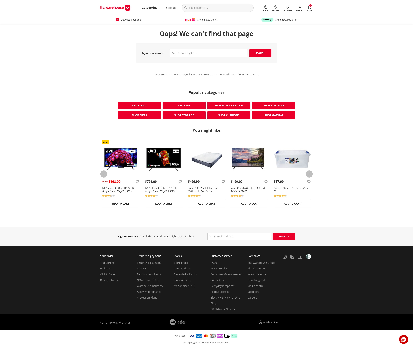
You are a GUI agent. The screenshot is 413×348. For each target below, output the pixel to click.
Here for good (256, 280)
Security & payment (149, 262)
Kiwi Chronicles (257, 268)
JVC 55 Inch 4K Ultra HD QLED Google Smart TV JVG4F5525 (118, 189)
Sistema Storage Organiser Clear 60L (291, 189)
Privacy (141, 268)
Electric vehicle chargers (225, 297)
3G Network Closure (223, 309)
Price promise (219, 268)
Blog (213, 303)
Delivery (105, 268)
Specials (171, 8)
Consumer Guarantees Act (227, 274)
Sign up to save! (128, 236)
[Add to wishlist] (137, 181)
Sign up (284, 236)
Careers (252, 297)
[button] (299, 8)
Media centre (256, 286)
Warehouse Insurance (150, 286)
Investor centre (257, 274)
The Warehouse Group (261, 262)
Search (260, 53)
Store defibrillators (185, 274)
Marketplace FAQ (184, 286)
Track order (107, 262)
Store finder (181, 262)
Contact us (251, 74)
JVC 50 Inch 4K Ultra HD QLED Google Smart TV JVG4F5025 (161, 189)
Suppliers (253, 292)
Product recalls (220, 292)
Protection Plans (147, 297)
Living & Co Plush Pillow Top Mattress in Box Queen (203, 189)
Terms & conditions (149, 274)
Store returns (182, 280)
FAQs (214, 262)
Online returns (109, 280)
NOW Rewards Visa (148, 280)
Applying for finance (149, 292)
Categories (150, 8)
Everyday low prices (223, 286)
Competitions (182, 268)
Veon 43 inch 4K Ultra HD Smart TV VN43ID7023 (248, 189)
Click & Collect (108, 274)
